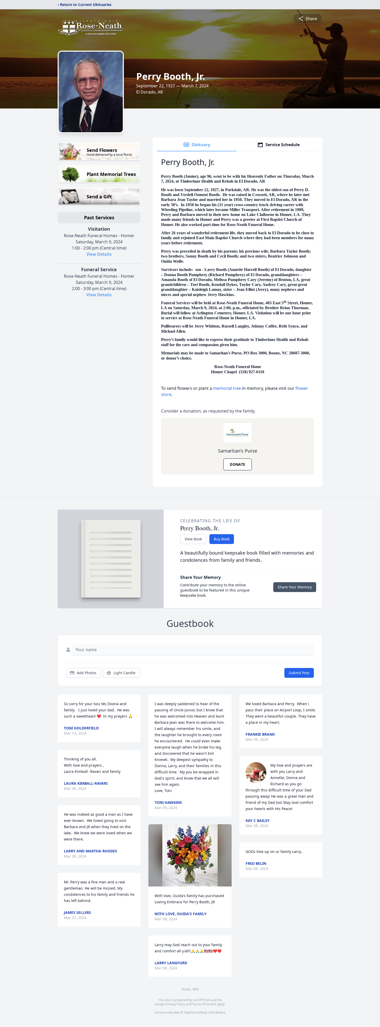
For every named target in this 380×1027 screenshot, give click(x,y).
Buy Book (222, 538)
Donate (237, 464)
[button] (190, 855)
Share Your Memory (295, 587)
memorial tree (227, 388)
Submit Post (299, 672)
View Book (193, 538)
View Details (99, 254)
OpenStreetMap (195, 1012)
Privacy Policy (175, 1004)
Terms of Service (204, 1004)
